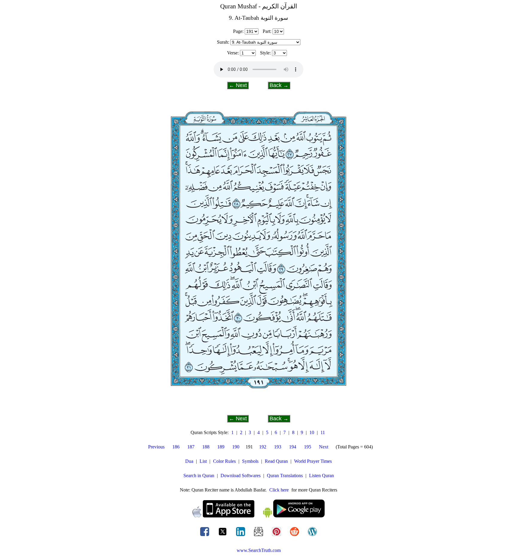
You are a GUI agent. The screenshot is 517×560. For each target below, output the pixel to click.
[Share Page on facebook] (205, 535)
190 (235, 446)
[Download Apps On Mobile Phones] (258, 515)
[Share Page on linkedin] (241, 535)
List (203, 461)
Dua (189, 461)
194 (292, 446)
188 (205, 446)
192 (262, 446)
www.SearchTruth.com (259, 550)
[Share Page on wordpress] (312, 535)
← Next (238, 85)
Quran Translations (285, 475)
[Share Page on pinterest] (277, 535)
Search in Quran (198, 475)
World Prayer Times (313, 461)
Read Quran (276, 461)
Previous (156, 446)
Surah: (223, 42)
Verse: (233, 52)
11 (322, 432)
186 (176, 446)
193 (277, 446)
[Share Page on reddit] (295, 535)
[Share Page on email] (259, 535)
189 (220, 446)
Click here (279, 489)
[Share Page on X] (223, 535)
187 (190, 446)
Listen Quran (321, 475)
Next (323, 446)
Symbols (250, 461)
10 (311, 432)
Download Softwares (241, 475)
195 (307, 446)
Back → (279, 85)
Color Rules (224, 461)
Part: (267, 31)
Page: (238, 31)
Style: (265, 52)
